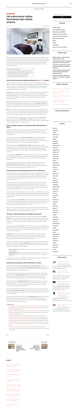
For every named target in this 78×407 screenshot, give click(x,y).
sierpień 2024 (55, 154)
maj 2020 (54, 227)
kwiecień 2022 (55, 199)
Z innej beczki (55, 45)
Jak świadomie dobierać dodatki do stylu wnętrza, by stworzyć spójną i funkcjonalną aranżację (61, 77)
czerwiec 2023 (55, 169)
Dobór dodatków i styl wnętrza (59, 29)
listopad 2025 (55, 143)
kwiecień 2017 (55, 245)
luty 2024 (54, 160)
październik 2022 (56, 186)
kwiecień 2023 (55, 173)
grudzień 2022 (55, 182)
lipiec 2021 (55, 208)
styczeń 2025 (55, 147)
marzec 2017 (55, 247)
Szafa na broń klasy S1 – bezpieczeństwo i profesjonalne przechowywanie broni (63, 294)
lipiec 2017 (55, 238)
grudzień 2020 (55, 219)
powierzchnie (23, 188)
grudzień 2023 (55, 162)
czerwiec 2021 (55, 210)
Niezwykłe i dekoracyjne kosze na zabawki (61, 88)
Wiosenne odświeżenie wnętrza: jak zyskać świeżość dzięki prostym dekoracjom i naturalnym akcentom (61, 72)
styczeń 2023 (55, 180)
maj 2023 (54, 171)
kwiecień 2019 (55, 236)
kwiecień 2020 (55, 230)
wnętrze (35, 167)
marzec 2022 (55, 201)
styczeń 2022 (55, 206)
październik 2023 (56, 165)
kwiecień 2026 (55, 134)
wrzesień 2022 (55, 188)
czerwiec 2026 (55, 130)
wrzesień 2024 (55, 152)
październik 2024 (56, 150)
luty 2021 (54, 214)
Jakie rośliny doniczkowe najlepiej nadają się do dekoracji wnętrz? (20, 70)
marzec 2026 (55, 137)
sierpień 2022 (55, 191)
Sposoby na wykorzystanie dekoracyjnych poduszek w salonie (21, 326)
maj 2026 (54, 132)
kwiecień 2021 (55, 212)
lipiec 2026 (55, 128)
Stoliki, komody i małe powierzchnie (60, 36)
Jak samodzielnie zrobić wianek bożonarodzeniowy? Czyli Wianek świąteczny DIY (25, 306)
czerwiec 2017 (55, 240)
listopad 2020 (55, 221)
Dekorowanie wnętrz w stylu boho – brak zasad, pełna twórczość (22, 315)
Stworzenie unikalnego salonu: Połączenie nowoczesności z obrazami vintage (24, 310)
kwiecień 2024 (55, 158)
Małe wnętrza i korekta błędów (59, 32)
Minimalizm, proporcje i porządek (60, 34)
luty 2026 (54, 139)
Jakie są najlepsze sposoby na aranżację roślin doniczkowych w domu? (20, 72)
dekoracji (41, 80)
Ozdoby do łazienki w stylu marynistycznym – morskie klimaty (62, 272)
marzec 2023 (55, 175)
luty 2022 (54, 204)
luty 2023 (54, 178)
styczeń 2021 (55, 217)
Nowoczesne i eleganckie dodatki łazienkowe (18, 318)
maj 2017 (54, 243)
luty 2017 (54, 249)
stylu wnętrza (17, 179)
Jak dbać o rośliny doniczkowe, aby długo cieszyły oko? (17, 75)
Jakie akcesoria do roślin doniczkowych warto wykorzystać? (18, 73)
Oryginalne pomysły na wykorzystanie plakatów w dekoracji (21, 321)
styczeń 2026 (55, 141)
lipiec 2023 (55, 167)
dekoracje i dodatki (10, 13)
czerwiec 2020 (55, 225)
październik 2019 (56, 234)
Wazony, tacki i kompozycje (58, 38)
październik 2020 (56, 223)
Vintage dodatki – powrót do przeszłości (61, 104)
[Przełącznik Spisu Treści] (32, 69)
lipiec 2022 (55, 193)
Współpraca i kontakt (39, 8)
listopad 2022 (55, 184)
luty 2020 (54, 232)
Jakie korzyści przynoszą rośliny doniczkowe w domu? (17, 76)
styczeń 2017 (55, 251)
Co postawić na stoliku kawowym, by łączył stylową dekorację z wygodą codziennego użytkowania (61, 66)
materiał (44, 162)
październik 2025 (56, 145)
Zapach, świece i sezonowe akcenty (60, 47)
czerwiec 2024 (55, 156)
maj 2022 (54, 197)
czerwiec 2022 (55, 195)
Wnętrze (54, 40)
